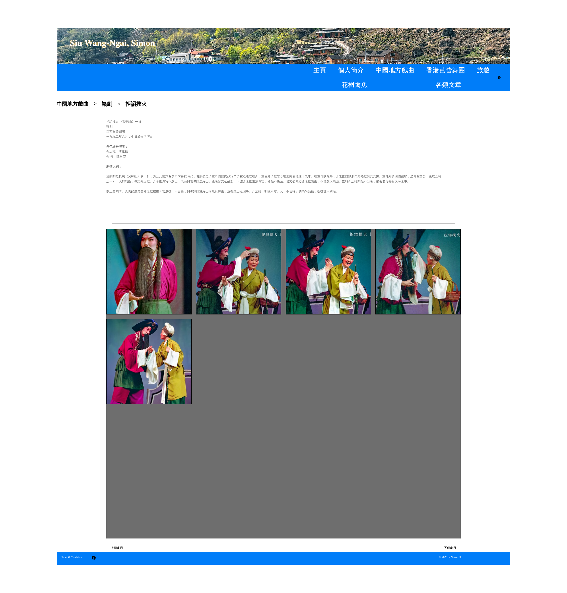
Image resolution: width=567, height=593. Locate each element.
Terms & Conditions (71, 557)
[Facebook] (499, 77)
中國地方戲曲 (73, 104)
